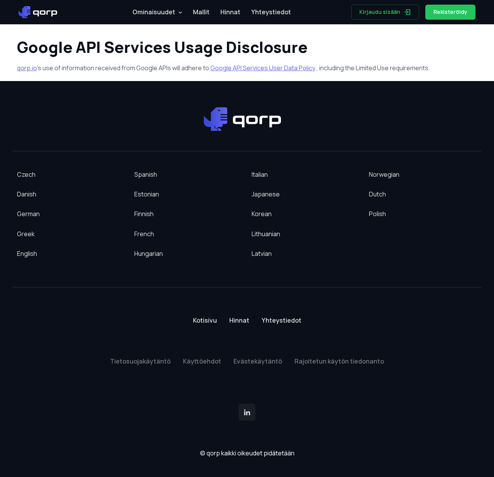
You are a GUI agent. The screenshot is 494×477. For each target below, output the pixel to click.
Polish (377, 214)
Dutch (377, 194)
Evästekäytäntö (257, 361)
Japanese (266, 194)
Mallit (201, 12)
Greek (26, 234)
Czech (26, 174)
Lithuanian (266, 234)
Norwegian (384, 174)
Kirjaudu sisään (379, 11)
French (144, 234)
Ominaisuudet (153, 12)
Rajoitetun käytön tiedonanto (339, 361)
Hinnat (230, 12)
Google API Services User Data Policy (262, 68)
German (28, 214)
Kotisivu (205, 320)
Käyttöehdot (202, 361)
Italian (260, 174)
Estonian (146, 194)
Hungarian (148, 253)
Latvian (262, 253)
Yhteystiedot (271, 12)
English (27, 253)
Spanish (145, 174)
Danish (26, 194)
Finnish (144, 214)
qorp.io (27, 68)
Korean (262, 214)
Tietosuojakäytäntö (140, 361)
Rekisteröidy (450, 11)
